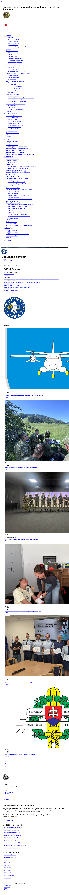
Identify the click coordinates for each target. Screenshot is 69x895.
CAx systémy (7, 277)
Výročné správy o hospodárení (16, 88)
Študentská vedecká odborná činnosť (17, 178)
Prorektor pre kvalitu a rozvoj (15, 60)
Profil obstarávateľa (13, 96)
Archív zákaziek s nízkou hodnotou (17, 101)
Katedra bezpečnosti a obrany (15, 152)
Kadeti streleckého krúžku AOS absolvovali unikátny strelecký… (22, 539)
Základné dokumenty (13, 75)
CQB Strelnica (15, 285)
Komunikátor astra (54, 279)
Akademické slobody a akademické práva (19, 47)
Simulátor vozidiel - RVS (44, 279)
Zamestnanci (11, 274)
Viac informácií (9, 820)
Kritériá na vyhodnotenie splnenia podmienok (20, 199)
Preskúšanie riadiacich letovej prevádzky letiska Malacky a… (21, 754)
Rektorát (10, 54)
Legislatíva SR (12, 79)
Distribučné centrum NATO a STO (16, 170)
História (6, 274)
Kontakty (7, 240)
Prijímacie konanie (13, 117)
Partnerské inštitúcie (12, 236)
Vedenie (8, 49)
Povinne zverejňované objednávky (13, 827)
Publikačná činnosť (11, 222)
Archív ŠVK (11, 185)
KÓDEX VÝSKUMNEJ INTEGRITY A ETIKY (19, 225)
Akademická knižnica (12, 162)
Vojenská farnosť (11, 164)
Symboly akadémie (13, 45)
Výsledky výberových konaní (15, 109)
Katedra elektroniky (12, 145)
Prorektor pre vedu (13, 56)
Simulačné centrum (12, 160)
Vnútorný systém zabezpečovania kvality (18, 73)
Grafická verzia (7, 885)
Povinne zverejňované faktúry (12, 830)
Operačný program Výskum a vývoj (17, 206)
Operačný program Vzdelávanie (16, 208)
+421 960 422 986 (8, 793)
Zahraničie (8, 228)
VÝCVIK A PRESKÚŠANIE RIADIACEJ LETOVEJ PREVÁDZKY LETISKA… (24, 396)
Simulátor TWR (29, 282)
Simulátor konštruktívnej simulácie (12, 279)
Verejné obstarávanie (12, 94)
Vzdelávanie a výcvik (12, 114)
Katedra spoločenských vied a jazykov (17, 148)
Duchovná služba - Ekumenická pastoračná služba (21, 166)
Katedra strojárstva (11, 143)
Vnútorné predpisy (13, 82)
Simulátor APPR (21, 282)
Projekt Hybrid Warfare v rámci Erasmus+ (19, 216)
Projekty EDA (11, 212)
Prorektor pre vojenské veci (15, 62)
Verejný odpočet (12, 90)
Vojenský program (11, 131)
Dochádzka (7, 870)
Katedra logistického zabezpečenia (16, 147)
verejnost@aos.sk (8, 799)
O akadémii (9, 37)
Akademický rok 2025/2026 (15, 121)
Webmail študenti (9, 875)
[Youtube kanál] (4, 23)
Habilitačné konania (13, 193)
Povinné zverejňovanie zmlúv (12, 832)
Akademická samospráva (13, 66)
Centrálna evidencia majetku (12, 848)
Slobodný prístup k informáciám (15, 104)
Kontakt (8, 237)
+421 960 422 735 (8, 792)
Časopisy (9, 111)
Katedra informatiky (12, 141)
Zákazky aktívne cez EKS (11, 837)
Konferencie (15, 290)
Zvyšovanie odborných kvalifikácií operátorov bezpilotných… (21, 467)
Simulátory (6, 275)
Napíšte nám (7, 878)
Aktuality (6, 272)
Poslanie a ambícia (13, 41)
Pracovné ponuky (12, 107)
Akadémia (8, 36)
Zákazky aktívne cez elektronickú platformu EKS (21, 98)
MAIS (7, 134)
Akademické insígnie (13, 43)
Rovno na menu (13, 1)
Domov (4, 259)
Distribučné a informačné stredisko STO (18, 172)
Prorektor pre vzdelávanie (15, 58)
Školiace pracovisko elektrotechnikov (17, 168)
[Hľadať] (17, 265)
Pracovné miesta (11, 105)
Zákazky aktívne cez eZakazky (12, 835)
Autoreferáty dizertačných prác (16, 129)
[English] (35, 25)
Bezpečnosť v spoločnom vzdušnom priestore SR (18, 682)
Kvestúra (10, 64)
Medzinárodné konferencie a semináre (17, 234)
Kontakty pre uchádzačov (14, 127)
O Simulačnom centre (13, 272)
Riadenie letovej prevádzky (10, 282)
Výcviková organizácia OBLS (11, 287)
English (6, 889)
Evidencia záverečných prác (15, 125)
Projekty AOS (8, 862)
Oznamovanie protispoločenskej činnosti (15, 845)
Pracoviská (8, 157)
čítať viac (7, 397)
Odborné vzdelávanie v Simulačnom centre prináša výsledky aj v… (23, 611)
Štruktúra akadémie (12, 51)
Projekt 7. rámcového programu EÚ (17, 214)
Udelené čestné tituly (12, 201)
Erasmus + (9, 136)
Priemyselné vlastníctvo (13, 188)
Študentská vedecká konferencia (16, 182)
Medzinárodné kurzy (12, 232)
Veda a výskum (10, 174)
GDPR (5, 888)
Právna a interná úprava (14, 197)
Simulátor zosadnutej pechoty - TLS (29, 279)
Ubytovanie (7, 865)
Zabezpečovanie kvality (14, 77)
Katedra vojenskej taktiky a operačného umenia (20, 154)
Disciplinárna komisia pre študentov (17, 71)
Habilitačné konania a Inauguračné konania (19, 189)
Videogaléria (7, 292)
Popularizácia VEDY (12, 224)
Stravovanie (7, 867)
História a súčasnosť (13, 39)
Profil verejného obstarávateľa (12, 840)
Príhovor (10, 180)
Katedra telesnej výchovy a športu (16, 150)
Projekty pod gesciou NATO (14, 218)
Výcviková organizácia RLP (10, 280)
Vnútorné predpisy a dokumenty (15, 81)
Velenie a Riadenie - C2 (24, 287)
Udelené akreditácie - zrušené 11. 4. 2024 (19, 195)
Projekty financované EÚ (13, 203)
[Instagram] (4, 22)
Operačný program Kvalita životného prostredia (20, 204)
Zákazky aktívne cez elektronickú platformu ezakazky (22, 100)
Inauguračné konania (13, 191)
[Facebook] (4, 20)
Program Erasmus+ (12, 230)
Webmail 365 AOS (9, 873)
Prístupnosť (7, 887)
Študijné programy (13, 119)
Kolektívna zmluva (13, 84)
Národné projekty (11, 220)
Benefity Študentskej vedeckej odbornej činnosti (20, 184)
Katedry (7, 139)
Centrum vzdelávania (12, 133)
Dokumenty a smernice (14, 123)
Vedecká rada (11, 67)
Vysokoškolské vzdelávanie (14, 116)
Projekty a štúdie (8, 290)
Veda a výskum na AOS (13, 176)
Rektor (9, 52)
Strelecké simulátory (9, 284)
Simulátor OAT (36, 282)
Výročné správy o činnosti (15, 86)
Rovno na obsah (5, 1)
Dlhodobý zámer (12, 92)
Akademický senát (13, 69)
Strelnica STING (8, 285)
